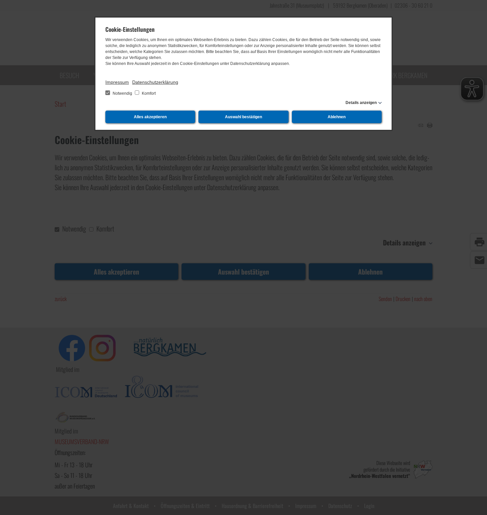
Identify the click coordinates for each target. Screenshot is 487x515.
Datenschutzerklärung (155, 82)
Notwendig (122, 93)
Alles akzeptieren (150, 117)
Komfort (148, 93)
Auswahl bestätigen (243, 117)
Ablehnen (337, 117)
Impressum (117, 82)
